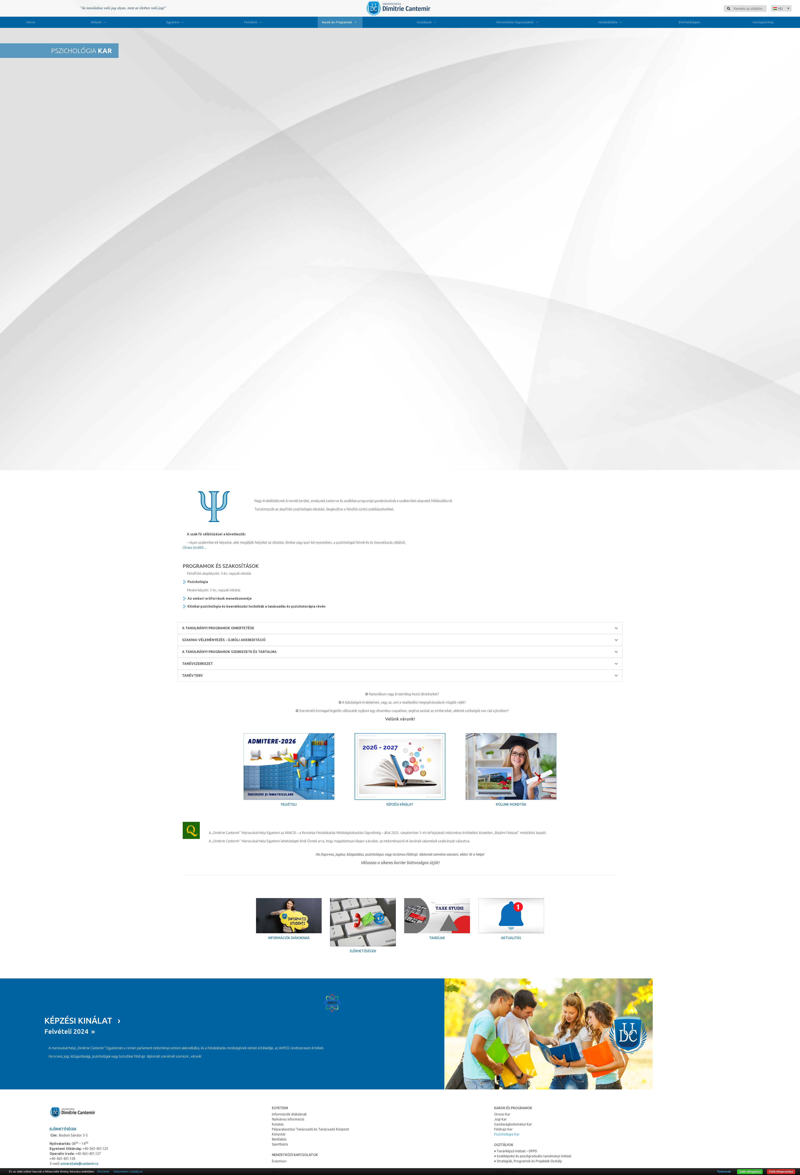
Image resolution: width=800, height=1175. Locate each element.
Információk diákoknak (289, 938)
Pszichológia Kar (506, 1134)
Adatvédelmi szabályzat (128, 1171)
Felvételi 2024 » (69, 1031)
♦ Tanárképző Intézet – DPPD (515, 1151)
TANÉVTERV (192, 675)
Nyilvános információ (288, 1119)
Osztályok (424, 22)
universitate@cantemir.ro (79, 1163)
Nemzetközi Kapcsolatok (515, 22)
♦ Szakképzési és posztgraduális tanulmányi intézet (532, 1156)
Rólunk (96, 22)
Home (30, 22)
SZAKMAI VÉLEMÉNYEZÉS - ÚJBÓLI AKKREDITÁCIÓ (224, 640)
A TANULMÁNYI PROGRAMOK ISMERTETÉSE (218, 628)
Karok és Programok (337, 22)
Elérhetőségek (689, 22)
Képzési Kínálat (399, 804)
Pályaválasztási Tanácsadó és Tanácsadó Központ (310, 1129)
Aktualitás (511, 938)
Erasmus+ (279, 1161)
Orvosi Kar (502, 1114)
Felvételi (250, 22)
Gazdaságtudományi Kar (513, 1124)
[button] (781, 8)
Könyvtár (279, 1134)
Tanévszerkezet (197, 663)
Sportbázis (280, 1144)
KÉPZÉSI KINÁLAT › (82, 1020)
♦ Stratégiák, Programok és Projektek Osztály (528, 1161)
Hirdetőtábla (607, 22)
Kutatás (278, 1124)
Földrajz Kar (503, 1129)
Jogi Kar (500, 1119)
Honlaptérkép (763, 22)
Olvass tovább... (194, 547)
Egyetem (172, 22)
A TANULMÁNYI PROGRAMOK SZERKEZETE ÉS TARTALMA (229, 652)
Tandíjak (437, 938)
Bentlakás (279, 1139)
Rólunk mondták (511, 804)
